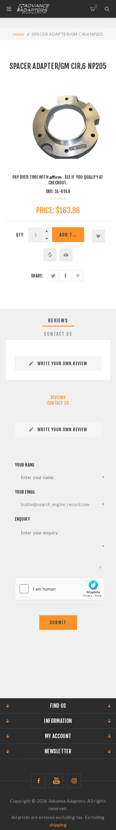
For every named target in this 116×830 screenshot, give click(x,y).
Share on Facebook (65, 275)
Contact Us (58, 334)
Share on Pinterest (77, 275)
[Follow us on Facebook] (39, 781)
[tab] (58, 321)
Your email (25, 492)
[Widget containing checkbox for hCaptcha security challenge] (60, 589)
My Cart (96, 6)
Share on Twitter (53, 275)
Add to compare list (50, 254)
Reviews (58, 321)
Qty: (20, 235)
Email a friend (66, 254)
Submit (58, 622)
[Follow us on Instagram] (74, 781)
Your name (25, 465)
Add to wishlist (98, 236)
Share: (37, 276)
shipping (58, 824)
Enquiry (22, 519)
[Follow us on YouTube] (56, 781)
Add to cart (71, 235)
